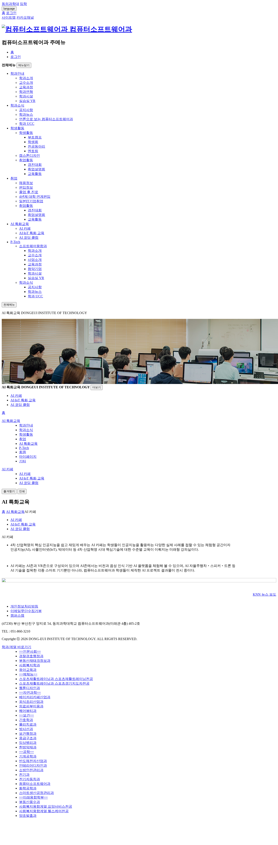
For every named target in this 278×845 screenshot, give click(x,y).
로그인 (15, 57)
